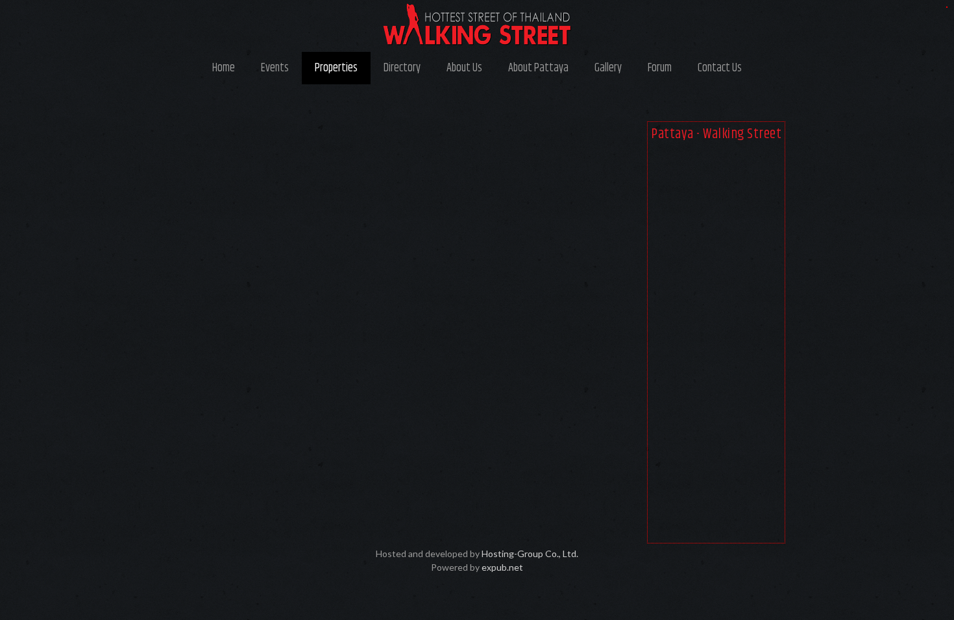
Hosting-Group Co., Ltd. (530, 553)
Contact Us (720, 68)
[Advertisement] (716, 345)
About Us (464, 68)
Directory (402, 68)
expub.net (502, 567)
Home (223, 68)
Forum (660, 68)
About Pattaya (538, 68)
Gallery (608, 68)
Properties (336, 68)
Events (275, 68)
